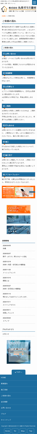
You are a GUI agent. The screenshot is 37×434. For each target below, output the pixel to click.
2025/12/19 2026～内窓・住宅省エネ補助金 (14, 263)
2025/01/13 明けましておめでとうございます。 (15, 295)
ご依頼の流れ (6, 395)
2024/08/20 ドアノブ (7, 319)
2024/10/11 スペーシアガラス (9, 303)
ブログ (3, 414)
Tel (15, 431)
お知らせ (6, 334)
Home (7, 431)
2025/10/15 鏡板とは (7, 279)
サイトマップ (6, 420)
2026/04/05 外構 (7, 247)
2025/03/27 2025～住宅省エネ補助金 (12, 287)
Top (30, 431)
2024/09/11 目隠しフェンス (8, 311)
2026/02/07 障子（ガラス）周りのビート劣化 (15, 254)
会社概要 (4, 402)
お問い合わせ (6, 408)
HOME (4, 16)
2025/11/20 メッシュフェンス (9, 271)
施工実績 (4, 389)
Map (23, 431)
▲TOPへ (18, 372)
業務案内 (4, 383)
